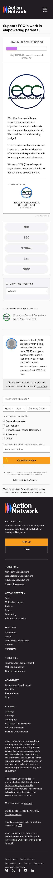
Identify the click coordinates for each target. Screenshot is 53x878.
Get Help (9, 715)
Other (9, 438)
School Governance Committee (23, 429)
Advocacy (11, 434)
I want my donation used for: (16, 416)
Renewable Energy (13, 863)
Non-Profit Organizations (17, 572)
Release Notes (12, 693)
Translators (38, 863)
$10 (26, 227)
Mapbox (28, 803)
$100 (26, 269)
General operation (16, 421)
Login (27, 549)
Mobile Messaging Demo (17, 640)
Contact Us (10, 649)
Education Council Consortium (27, 203)
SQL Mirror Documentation (18, 723)
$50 (26, 259)
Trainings (9, 711)
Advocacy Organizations (17, 580)
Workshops (12, 425)
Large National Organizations (19, 576)
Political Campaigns (14, 584)
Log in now (42, 386)
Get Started (10, 632)
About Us (9, 689)
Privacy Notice (11, 859)
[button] (45, 11)
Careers (9, 645)
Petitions (9, 606)
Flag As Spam (43, 216)
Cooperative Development (18, 685)
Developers (11, 719)
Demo (8, 636)
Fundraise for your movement (19, 663)
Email (7, 598)
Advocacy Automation (15, 618)
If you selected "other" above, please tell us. (23, 444)
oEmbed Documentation (16, 732)
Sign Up (26, 541)
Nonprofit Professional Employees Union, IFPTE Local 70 (23, 839)
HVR (20, 825)
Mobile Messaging (14, 602)
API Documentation (14, 728)
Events (8, 610)
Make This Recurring (21, 283)
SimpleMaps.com (13, 814)
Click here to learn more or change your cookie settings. (22, 785)
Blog (7, 697)
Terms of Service (27, 859)
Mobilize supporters (15, 667)
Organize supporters (15, 671)
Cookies (27, 863)
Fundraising (10, 614)
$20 (26, 237)
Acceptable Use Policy (15, 867)
